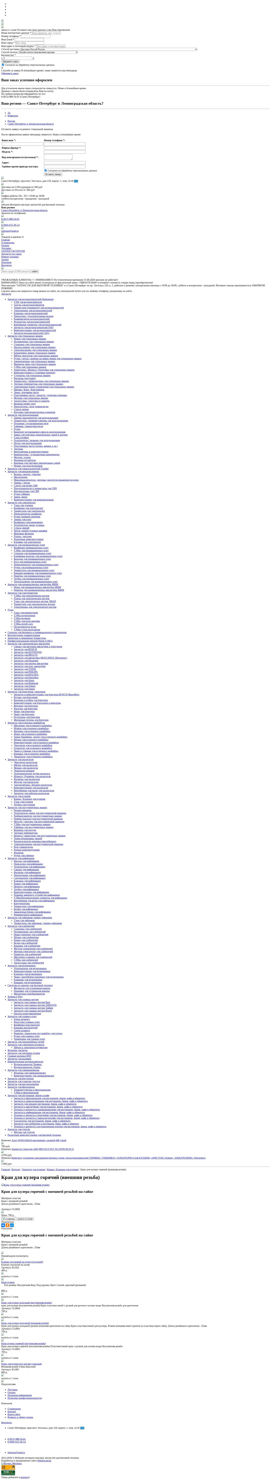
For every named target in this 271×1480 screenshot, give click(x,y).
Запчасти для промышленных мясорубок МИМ (33, 584)
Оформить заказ (10, 61)
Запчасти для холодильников (23, 415)
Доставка (12, 1389)
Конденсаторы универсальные (24, 635)
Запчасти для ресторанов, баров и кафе (28, 1095)
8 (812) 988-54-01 (10, 219)
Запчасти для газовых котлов (23, 999)
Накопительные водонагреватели (25, 1061)
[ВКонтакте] (3, 1225)
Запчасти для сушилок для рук (24, 1081)
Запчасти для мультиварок (22, 965)
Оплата (11, 1392)
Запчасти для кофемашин (21, 858)
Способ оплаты (9, 52)
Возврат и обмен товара (20, 1417)
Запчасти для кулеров (19, 796)
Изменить (13, 115)
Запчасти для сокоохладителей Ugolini (28, 468)
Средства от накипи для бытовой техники (30, 985)
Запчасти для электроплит (22, 502)
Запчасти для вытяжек (19, 1058)
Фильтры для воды (18, 1050)
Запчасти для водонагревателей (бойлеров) (31, 299)
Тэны (10, 609)
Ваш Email (7, 39)
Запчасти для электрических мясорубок (29, 643)
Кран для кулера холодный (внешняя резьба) (25, 1323)
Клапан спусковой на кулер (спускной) (22, 1262)
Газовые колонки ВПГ (20, 1056)
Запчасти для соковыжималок (23, 1070)
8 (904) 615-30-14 (10, 225)
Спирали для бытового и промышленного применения (37, 632)
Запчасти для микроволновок (23, 471)
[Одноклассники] (7, 1225)
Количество (8, 55)
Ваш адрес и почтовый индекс (18, 46)
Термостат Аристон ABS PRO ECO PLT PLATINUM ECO (42, 1149)
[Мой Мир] (12, 1225)
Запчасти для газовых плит (22, 1016)
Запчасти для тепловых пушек (24, 1053)
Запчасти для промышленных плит (26, 545)
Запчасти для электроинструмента (26, 1044)
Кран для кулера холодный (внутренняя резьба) (26, 1302)
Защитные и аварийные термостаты (27, 638)
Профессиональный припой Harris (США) (30, 641)
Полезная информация (20, 1395)
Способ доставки (10, 49)
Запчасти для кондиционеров (23, 1084)
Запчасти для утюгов (19, 1129)
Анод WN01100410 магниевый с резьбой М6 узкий (38, 1140)
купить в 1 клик (25, 1219)
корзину (25, 1477)
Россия (11, 121)
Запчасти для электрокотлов (23, 593)
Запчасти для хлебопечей (21, 926)
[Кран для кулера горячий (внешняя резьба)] (25, 1185)
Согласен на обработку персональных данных (29, 65)
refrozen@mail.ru (10, 231)
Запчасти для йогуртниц (21, 1078)
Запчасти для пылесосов (21, 759)
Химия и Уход (15, 996)
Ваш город (8, 42)
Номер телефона (11, 36)
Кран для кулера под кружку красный (21, 1364)
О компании (14, 1408)
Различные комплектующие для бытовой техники (34, 1135)
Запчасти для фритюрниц (21, 1087)
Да (9, 113)
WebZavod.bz (44, 1460)
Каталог (12, 1411)
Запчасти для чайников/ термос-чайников (30, 917)
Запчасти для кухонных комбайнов (26, 722)
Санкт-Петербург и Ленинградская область (31, 124)
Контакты (6, 1422)
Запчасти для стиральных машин (25, 336)
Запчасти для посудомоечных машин (27, 807)
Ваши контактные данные (16, 33)
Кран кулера (7, 1282)
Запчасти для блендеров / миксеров (26, 691)
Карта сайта (14, 1414)
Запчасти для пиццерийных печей (26, 1041)
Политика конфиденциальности (25, 1398)
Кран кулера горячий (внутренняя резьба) (23, 1343)
